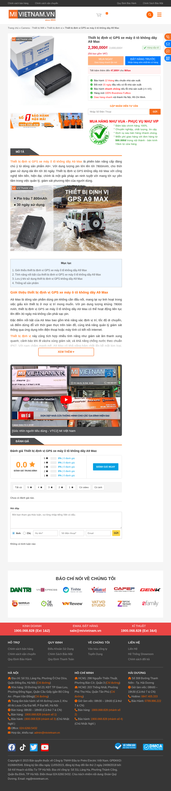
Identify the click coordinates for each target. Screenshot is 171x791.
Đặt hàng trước (143, 61)
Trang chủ (13, 28)
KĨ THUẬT (139, 626)
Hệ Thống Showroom (140, 654)
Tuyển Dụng (95, 654)
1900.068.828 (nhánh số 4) (107, 719)
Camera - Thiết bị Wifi (32, 28)
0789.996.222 (153, 701)
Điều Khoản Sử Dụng (61, 648)
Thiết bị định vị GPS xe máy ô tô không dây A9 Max (46, 161)
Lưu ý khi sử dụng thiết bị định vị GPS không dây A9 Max (47, 278)
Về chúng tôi (99, 642)
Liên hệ (134, 642)
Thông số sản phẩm (25, 283)
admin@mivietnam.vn (47, 732)
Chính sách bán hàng (18, 3)
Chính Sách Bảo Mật (153, 3)
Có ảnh (98, 487)
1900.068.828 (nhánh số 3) (40, 719)
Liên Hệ (132, 648)
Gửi (116, 533)
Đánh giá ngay (105, 466)
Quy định (55, 642)
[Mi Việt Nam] (32, 15)
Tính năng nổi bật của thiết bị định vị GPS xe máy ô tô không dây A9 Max (56, 274)
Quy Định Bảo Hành (126, 3)
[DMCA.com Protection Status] (153, 746)
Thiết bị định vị (54, 28)
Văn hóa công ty (97, 648)
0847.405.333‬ (149, 696)
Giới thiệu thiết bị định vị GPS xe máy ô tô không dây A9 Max (49, 270)
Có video (84, 487)
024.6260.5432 (28, 728)
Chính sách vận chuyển (46, 3)
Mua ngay (105, 61)
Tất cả (18, 487)
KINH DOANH (32, 626)
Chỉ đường (43, 682)
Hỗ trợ (14, 642)
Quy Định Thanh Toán (61, 659)
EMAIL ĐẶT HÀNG (85, 626)
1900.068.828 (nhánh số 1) (41, 714)
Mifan (127, 70)
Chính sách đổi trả (139, 659)
